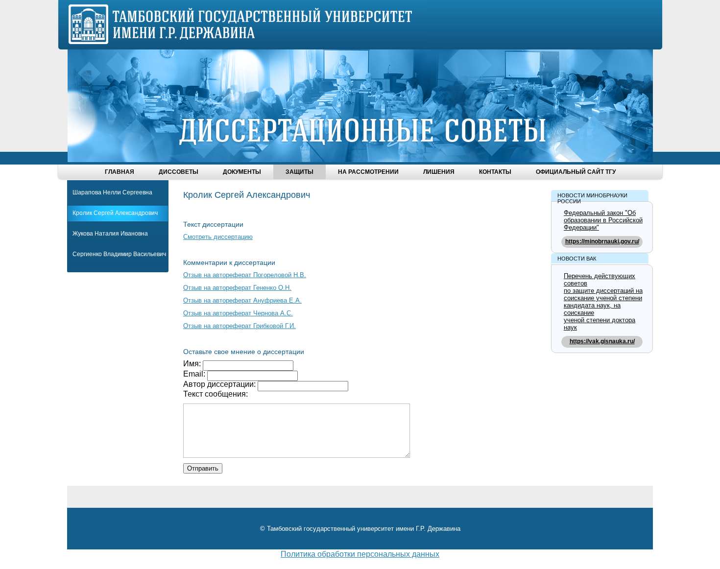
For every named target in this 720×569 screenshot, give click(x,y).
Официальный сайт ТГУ (576, 171)
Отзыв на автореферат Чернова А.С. (238, 313)
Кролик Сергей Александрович (115, 213)
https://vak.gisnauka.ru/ (602, 341)
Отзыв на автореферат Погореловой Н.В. (244, 275)
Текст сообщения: (215, 394)
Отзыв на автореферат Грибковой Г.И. (239, 326)
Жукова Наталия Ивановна (110, 233)
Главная (119, 171)
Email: (195, 374)
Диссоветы (178, 171)
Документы (242, 171)
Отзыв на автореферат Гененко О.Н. (237, 287)
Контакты (495, 171)
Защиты (299, 171)
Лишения (439, 171)
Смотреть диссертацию (218, 236)
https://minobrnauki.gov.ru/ (602, 241)
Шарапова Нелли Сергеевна (112, 192)
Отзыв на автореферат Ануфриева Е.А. (242, 300)
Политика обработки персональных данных (360, 554)
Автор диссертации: (220, 384)
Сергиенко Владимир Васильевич (119, 254)
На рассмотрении (368, 171)
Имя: (193, 363)
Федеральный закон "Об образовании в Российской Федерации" (603, 220)
